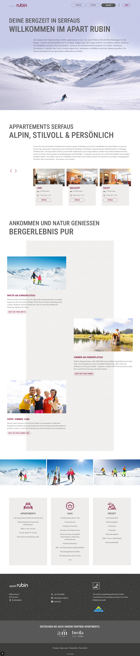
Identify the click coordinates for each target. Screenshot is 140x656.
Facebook (57, 601)
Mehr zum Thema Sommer (84, 374)
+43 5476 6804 (59, 594)
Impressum (64, 648)
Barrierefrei (83, 648)
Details (44, 200)
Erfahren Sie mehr (99, 600)
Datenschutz (73, 648)
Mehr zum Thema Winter (17, 312)
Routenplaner (17, 600)
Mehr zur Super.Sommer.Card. (19, 433)
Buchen (93, 5)
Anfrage (79, 5)
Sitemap (56, 648)
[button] (11, 170)
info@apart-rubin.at (61, 598)
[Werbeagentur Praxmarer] (70, 654)
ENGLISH (108, 5)
